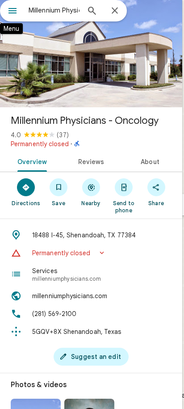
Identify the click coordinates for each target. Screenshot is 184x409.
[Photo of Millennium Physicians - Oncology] (91, 53)
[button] (91, 253)
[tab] (30, 161)
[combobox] (54, 10)
